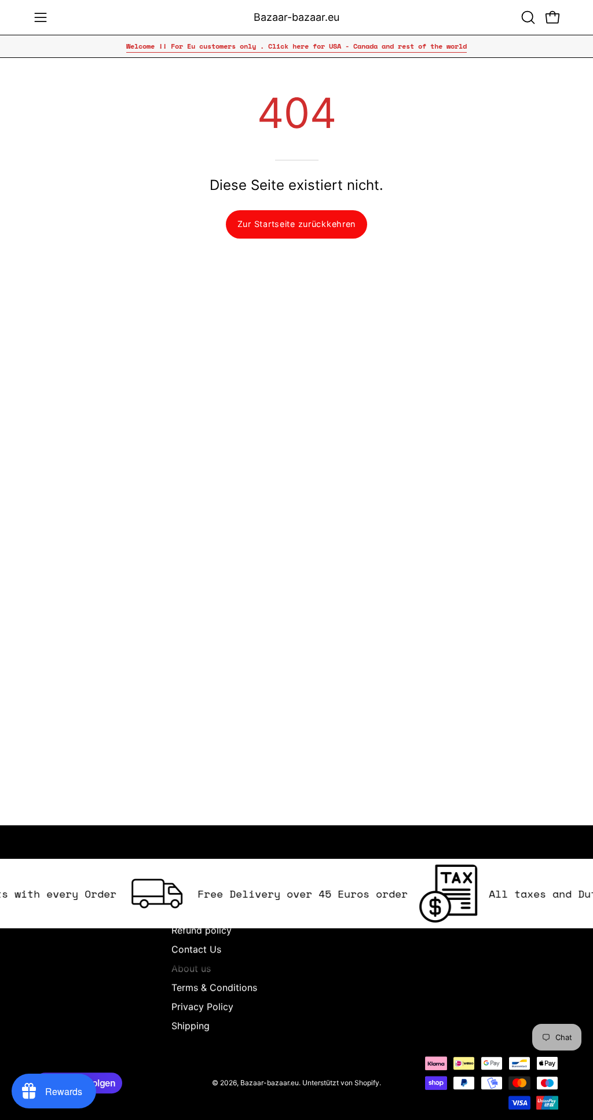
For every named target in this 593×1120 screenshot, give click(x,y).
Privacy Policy (202, 1006)
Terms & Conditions (214, 987)
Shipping (190, 1025)
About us (191, 968)
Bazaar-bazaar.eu (296, 17)
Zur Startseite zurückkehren (296, 224)
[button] (527, 17)
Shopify (366, 1082)
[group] (296, 46)
